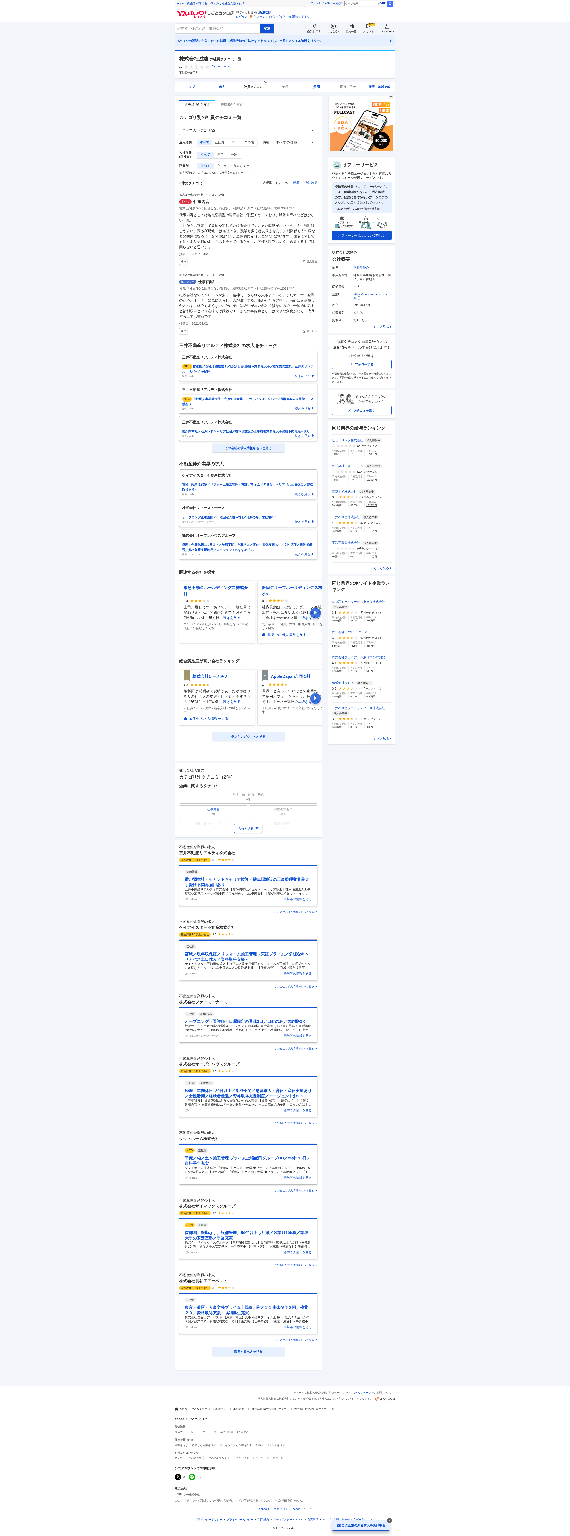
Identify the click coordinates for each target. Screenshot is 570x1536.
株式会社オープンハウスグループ (209, 1064)
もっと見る (381, 327)
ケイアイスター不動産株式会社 (207, 927)
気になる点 (242, 166)
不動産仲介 (361, 267)
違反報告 (312, 261)
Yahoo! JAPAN (320, 3)
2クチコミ (223, 67)
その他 (249, 142)
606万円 (370, 696)
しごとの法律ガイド (217, 1458)
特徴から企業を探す (204, 1445)
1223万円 (371, 479)
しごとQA (333, 31)
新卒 (220, 154)
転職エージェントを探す (270, 1445)
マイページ (387, 31)
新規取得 (265, 12)
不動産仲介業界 (188, 72)
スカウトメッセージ (187, 1432)
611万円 (370, 671)
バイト (234, 142)
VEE (383, 3)
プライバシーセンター (240, 1519)
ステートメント (288, 1519)
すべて (204, 142)
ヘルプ (337, 3)
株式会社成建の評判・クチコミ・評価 (202, 194)
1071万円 (371, 556)
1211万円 (371, 531)
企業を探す (314, 31)
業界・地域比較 (380, 87)
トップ (190, 87)
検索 (390, 4)
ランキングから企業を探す (236, 1445)
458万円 (370, 645)
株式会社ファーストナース (203, 1002)
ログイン (242, 16)
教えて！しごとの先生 (188, 1458)
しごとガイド (241, 1458)
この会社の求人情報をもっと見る (294, 911)
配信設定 (242, 1432)
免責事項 (312, 1519)
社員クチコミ (256, 85)
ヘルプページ (363, 1392)
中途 (234, 154)
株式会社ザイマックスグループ (207, 1206)
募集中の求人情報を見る (287, 635)
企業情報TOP (220, 1409)
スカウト (368, 31)
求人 (222, 87)
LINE (200, 1477)
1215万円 (371, 505)
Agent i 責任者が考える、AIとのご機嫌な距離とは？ (211, 3)
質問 (317, 87)
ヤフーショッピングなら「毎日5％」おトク (282, 16)
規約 (263, 1519)
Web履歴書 (226, 1432)
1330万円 (371, 454)
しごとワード (261, 1458)
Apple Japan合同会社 (291, 676)
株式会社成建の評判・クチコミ (270, 1409)
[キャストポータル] (361, 150)
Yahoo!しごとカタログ (193, 1409)
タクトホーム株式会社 (199, 1138)
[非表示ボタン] (389, 1520)
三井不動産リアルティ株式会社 (207, 853)
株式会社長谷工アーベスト (203, 1281)
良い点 (222, 166)
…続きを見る (230, 618)
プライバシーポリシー (208, 1519)
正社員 (219, 142)
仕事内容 (201, 201)
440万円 (370, 727)
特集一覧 (351, 31)
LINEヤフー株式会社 (187, 1494)
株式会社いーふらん (211, 676)
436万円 (370, 620)
